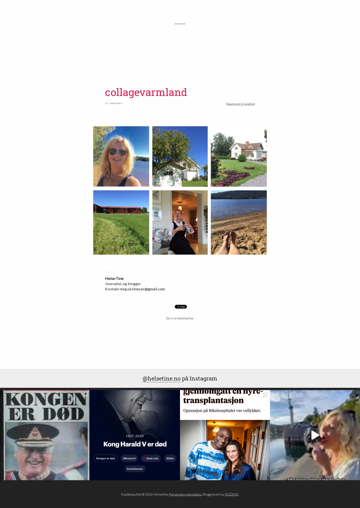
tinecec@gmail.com (148, 289)
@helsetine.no (162, 378)
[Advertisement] (180, 52)
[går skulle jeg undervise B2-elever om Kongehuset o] (135, 435)
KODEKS (231, 494)
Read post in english (240, 104)
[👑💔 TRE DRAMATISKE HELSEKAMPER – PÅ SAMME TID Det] (225, 435)
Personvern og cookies (185, 494)
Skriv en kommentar (180, 318)
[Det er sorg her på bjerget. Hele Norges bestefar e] (45, 435)
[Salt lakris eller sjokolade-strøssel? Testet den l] (315, 435)
